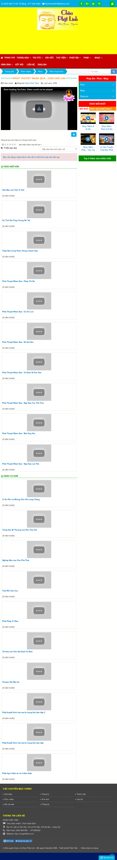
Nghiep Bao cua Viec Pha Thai (15, 560)
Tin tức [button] (37, 57)
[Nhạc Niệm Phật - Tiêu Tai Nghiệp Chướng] (88, 138)
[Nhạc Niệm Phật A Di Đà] (106, 117)
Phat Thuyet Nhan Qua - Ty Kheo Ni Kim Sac (21, 372)
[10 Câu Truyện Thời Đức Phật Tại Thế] (106, 138)
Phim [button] (86, 57)
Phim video (9, 799)
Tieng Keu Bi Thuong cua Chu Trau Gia (19, 529)
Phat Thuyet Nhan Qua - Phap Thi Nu (18, 281)
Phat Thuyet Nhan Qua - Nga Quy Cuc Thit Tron (23, 402)
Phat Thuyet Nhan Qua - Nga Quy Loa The (20, 463)
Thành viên (81, 794)
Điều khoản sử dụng (89, 848)
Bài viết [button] (49, 57)
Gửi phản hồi (108, 857)
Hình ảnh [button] (6, 64)
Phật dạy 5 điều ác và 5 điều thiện (17, 773)
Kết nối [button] (19, 64)
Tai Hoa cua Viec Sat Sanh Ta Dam (17, 651)
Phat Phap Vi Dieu (10, 621)
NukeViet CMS (51, 848)
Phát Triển (73, 848)
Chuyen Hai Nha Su (10, 682)
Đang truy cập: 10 (24, 841)
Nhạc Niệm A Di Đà (88, 127)
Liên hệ (80, 799)
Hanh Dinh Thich (32, 83)
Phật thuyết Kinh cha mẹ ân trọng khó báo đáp (23, 742)
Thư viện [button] (61, 57)
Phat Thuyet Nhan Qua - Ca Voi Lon (18, 311)
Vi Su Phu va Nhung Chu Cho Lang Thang (21, 499)
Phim (82, 84)
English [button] (42, 64)
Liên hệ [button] (31, 64)
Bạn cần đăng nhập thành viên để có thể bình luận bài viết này (31, 157)
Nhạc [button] (98, 57)
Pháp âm (84, 96)
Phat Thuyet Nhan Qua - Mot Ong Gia (18, 433)
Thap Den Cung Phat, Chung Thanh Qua (20, 250)
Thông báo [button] (23, 57)
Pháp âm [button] (74, 57)
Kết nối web (9, 804)
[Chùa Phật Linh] (58, 19)
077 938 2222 (34, 3)
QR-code (9, 841)
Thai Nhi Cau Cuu (10, 590)
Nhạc (82, 90)
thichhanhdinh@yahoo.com (57, 3)
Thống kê (45, 804)
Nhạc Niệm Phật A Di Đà (106, 127)
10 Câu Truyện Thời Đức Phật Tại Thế (106, 150)
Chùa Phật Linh (28, 848)
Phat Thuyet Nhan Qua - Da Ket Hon (18, 342)
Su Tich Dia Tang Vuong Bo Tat (16, 220)
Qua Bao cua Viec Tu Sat (13, 189)
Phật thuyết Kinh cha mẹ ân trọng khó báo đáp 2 (23, 712)
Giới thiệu (8, 794)
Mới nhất (84, 109)
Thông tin (45, 794)
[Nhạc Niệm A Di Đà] (88, 117)
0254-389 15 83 (11, 3)
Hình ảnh (45, 799)
